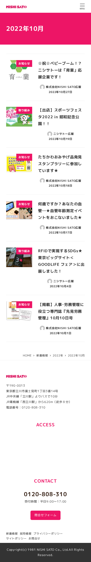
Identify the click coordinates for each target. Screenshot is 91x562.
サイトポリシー (16, 538)
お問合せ (34, 538)
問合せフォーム (45, 515)
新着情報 (12, 533)
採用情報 (26, 533)
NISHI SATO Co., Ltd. (53, 550)
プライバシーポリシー (48, 533)
